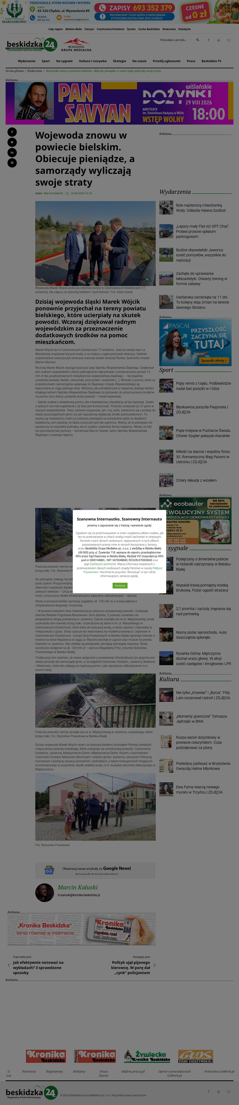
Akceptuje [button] (120, 585)
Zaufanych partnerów (103, 564)
